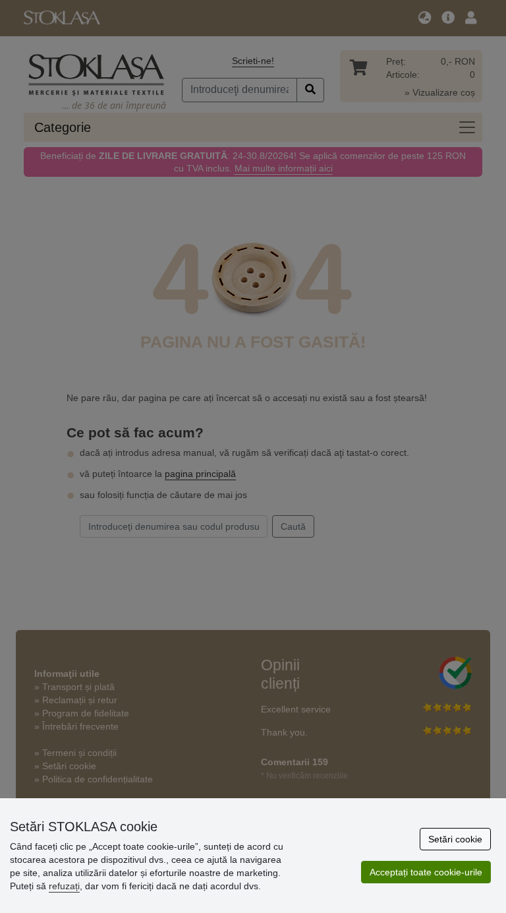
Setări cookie (455, 839)
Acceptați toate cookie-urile (426, 872)
